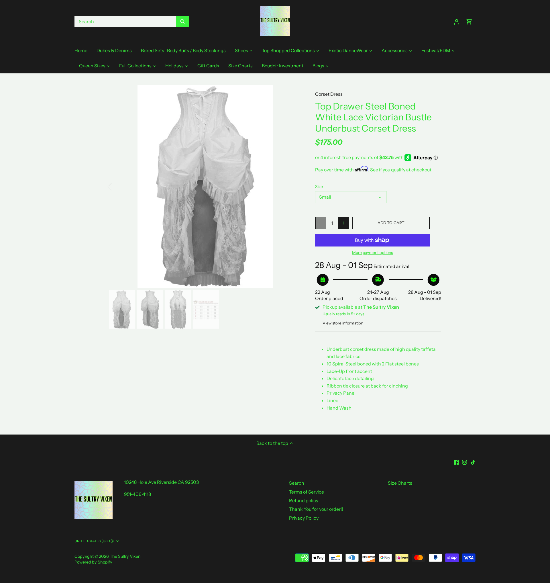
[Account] (456, 22)
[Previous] (117, 186)
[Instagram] (464, 462)
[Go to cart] (469, 22)
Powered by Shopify (93, 562)
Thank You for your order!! (316, 509)
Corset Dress (329, 94)
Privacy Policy (304, 518)
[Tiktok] (473, 462)
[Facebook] (456, 462)
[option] (205, 186)
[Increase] (343, 223)
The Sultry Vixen (125, 556)
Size (319, 186)
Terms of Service (306, 492)
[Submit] (182, 21)
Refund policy (303, 500)
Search (296, 483)
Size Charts (400, 483)
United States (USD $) (94, 541)
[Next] (292, 186)
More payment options (372, 253)
